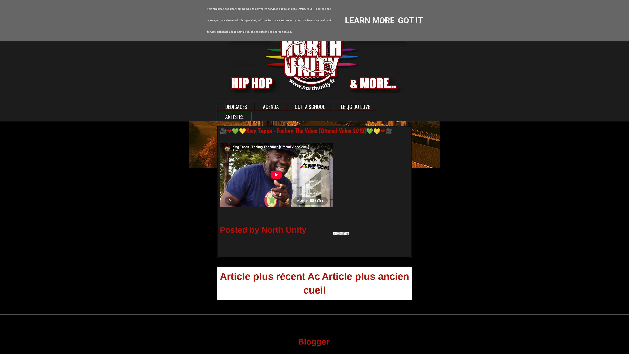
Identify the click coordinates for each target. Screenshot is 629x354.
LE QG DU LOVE (355, 106)
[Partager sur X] (341, 233)
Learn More (370, 20)
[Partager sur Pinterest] (347, 233)
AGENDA (271, 106)
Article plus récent (262, 276)
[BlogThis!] (338, 233)
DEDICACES (236, 106)
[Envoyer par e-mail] (334, 233)
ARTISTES (234, 116)
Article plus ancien (365, 276)
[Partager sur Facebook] (344, 233)
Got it (410, 20)
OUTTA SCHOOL (310, 106)
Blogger (313, 341)
